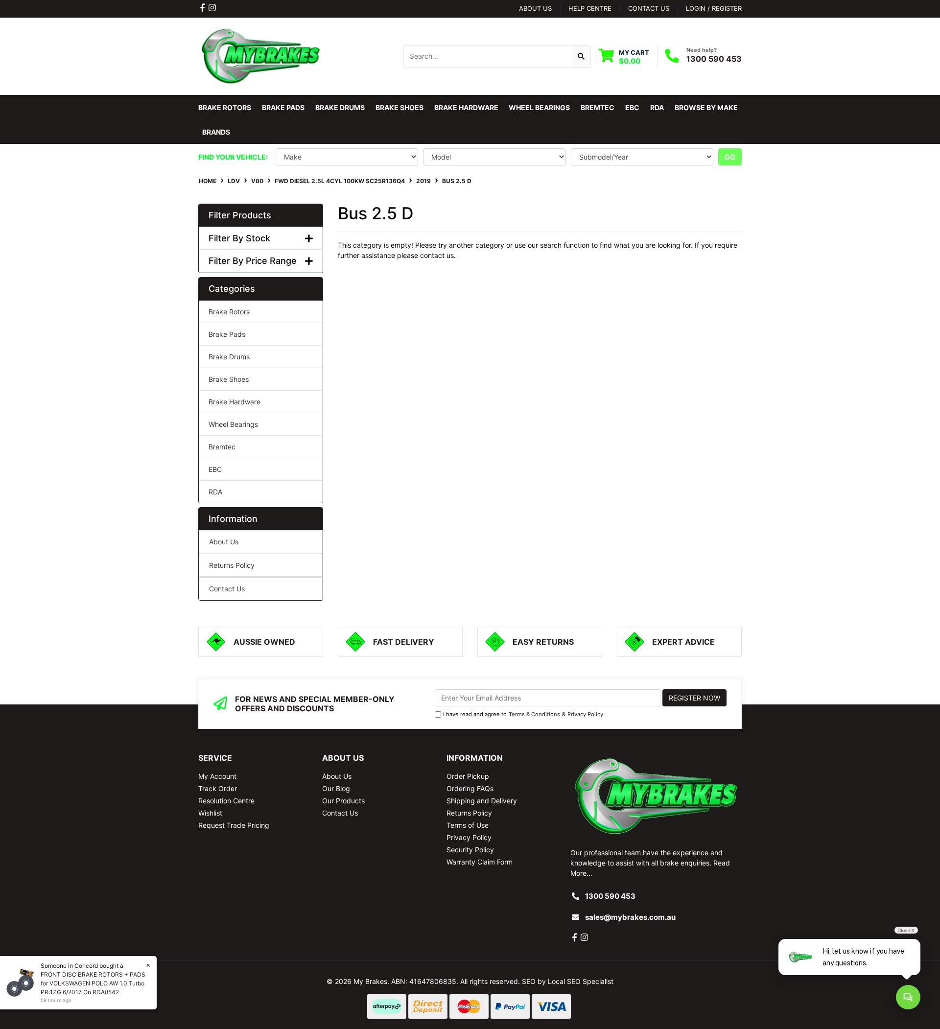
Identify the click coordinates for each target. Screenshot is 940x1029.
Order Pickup (467, 776)
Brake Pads (227, 334)
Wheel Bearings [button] (539, 107)
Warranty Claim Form (479, 862)
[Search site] (581, 56)
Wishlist (210, 813)
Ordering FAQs (470, 788)
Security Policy (470, 849)
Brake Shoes (229, 379)
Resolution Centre (226, 800)
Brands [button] (216, 132)
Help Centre (589, 8)
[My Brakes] (260, 55)
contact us (648, 8)
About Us (535, 8)
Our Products (343, 800)
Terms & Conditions (534, 714)
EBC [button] (632, 107)
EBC (215, 469)
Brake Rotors (229, 311)
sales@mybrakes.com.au (630, 917)
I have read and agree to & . (524, 714)
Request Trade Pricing (233, 825)
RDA (215, 492)
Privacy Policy (585, 714)
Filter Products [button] (240, 215)
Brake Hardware (234, 402)
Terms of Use (467, 825)
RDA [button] (657, 107)
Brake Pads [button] (283, 107)
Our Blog (336, 788)
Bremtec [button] (597, 107)
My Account (217, 776)
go (730, 157)
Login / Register (714, 8)
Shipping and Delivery (481, 800)
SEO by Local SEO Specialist (567, 981)
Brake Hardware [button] (466, 107)
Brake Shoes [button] (399, 107)
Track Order (217, 788)
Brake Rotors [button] (224, 107)
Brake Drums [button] (340, 107)
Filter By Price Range (253, 261)
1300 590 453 (714, 59)
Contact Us (227, 589)
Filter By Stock (239, 238)
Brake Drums (229, 356)
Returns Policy (232, 565)
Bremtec (222, 447)
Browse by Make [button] (706, 107)
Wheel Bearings (233, 424)
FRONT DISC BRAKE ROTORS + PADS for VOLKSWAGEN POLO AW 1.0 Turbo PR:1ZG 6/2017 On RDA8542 (93, 983)
